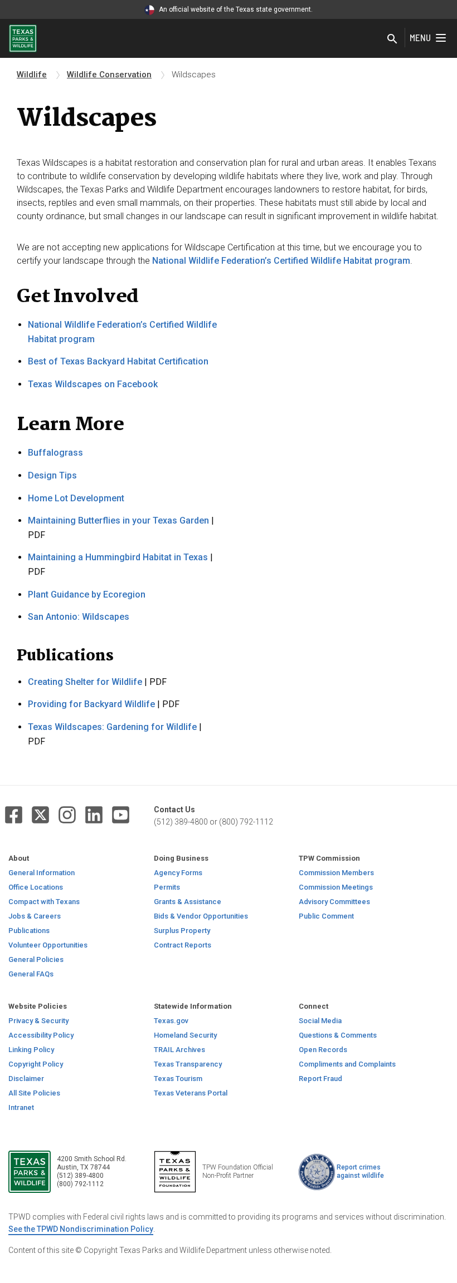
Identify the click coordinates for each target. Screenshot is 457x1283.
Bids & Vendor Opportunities (201, 916)
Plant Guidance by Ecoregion (86, 594)
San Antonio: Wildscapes (78, 616)
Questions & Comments (338, 1035)
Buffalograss (55, 452)
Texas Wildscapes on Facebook (93, 384)
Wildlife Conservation (109, 75)
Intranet (21, 1107)
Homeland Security (185, 1035)
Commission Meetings (336, 887)
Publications (29, 930)
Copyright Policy (35, 1064)
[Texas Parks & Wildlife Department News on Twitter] (40, 815)
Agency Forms (178, 873)
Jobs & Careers (34, 916)
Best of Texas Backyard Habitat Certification (118, 361)
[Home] (23, 37)
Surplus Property (182, 930)
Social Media (320, 1020)
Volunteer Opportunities (47, 945)
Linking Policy (31, 1049)
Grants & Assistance (187, 901)
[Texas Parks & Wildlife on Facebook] (13, 815)
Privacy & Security (38, 1020)
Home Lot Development (76, 498)
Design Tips (52, 475)
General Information (41, 873)
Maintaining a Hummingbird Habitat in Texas (118, 557)
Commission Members (336, 873)
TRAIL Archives (179, 1049)
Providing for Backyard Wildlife (91, 704)
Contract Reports (182, 945)
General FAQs (31, 974)
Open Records (323, 1049)
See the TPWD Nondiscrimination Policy (80, 1229)
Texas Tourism (178, 1078)
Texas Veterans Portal (190, 1093)
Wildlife (32, 75)
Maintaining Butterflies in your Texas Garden (118, 520)
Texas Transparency (188, 1064)
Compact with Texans (44, 901)
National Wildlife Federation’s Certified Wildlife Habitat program (281, 260)
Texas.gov (171, 1020)
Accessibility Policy (41, 1035)
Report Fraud (320, 1078)
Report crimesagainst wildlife (360, 1171)
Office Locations (35, 887)
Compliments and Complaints (347, 1064)
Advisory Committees (334, 901)
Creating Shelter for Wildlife (85, 682)
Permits (167, 887)
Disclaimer (26, 1078)
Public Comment (326, 916)
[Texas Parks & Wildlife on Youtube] (120, 815)
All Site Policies (34, 1093)
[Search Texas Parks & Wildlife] (392, 39)
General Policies (36, 959)
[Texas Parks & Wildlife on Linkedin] (94, 815)
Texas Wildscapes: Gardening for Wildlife (112, 727)
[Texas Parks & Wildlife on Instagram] (67, 815)
